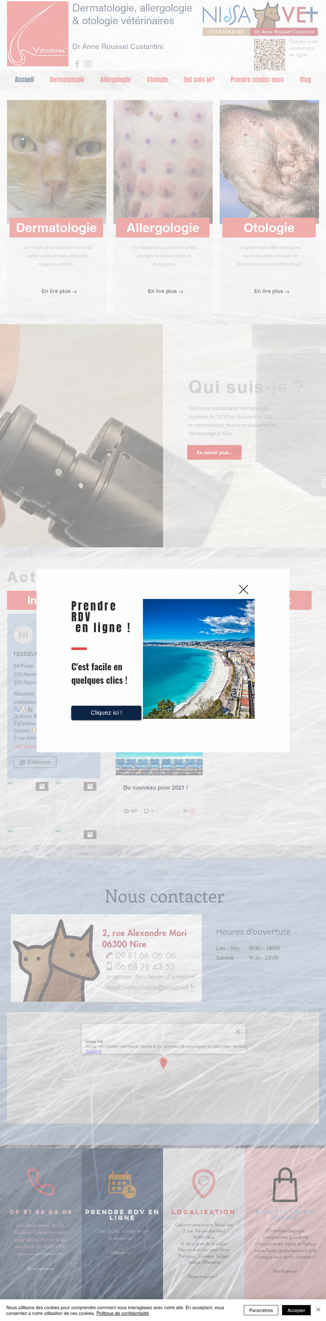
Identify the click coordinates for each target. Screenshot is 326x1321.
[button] (243, 589)
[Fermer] (318, 1310)
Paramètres (261, 1310)
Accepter (296, 1310)
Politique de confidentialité (122, 1313)
